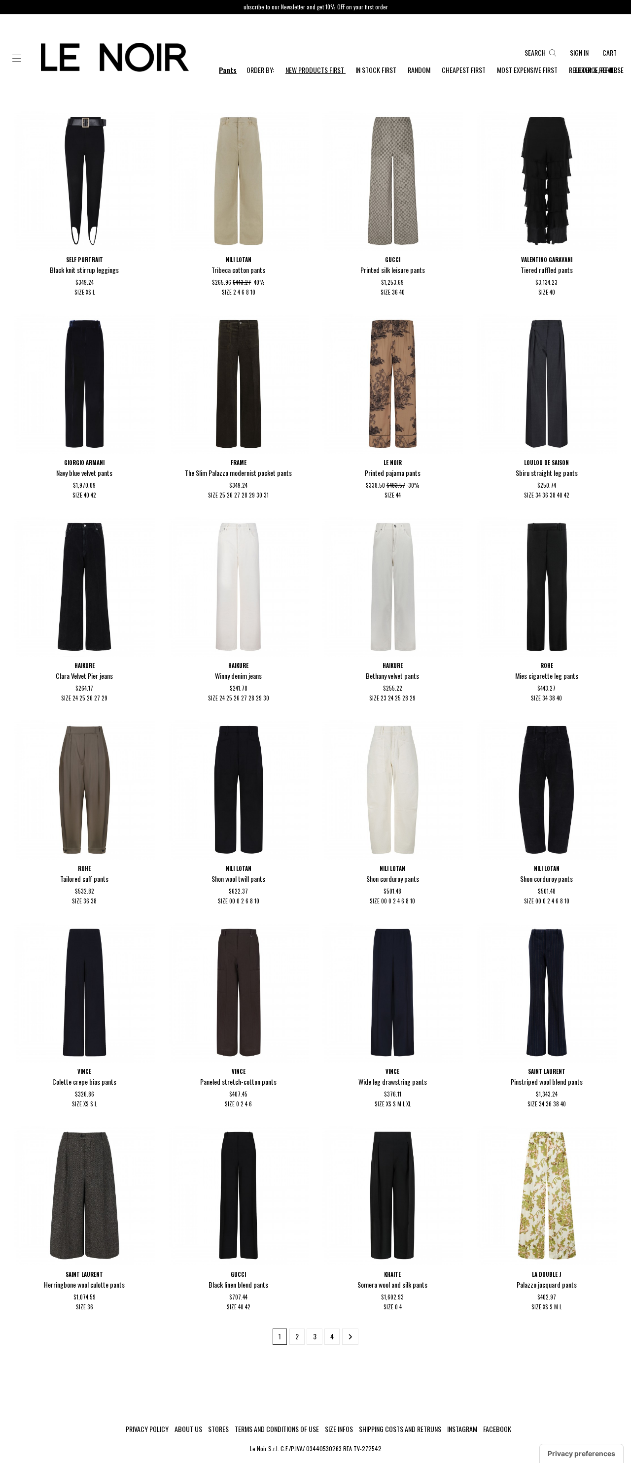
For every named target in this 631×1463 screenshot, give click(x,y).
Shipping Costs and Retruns (400, 1429)
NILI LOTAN (238, 260)
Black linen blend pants (238, 1284)
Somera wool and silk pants (392, 1284)
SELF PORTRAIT (84, 260)
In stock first (376, 70)
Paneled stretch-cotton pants (238, 1081)
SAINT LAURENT (546, 1071)
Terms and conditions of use (277, 1429)
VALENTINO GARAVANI (546, 260)
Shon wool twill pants (238, 878)
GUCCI (392, 260)
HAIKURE (84, 665)
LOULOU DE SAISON (546, 462)
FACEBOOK (497, 1429)
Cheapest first (464, 70)
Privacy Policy (147, 1429)
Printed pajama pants (393, 472)
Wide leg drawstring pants (392, 1081)
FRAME (238, 462)
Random (420, 70)
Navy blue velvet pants (84, 472)
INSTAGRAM (462, 1429)
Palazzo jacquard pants (547, 1284)
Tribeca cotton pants (238, 270)
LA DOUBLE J (546, 1274)
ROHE (546, 665)
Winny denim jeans (238, 675)
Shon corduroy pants (392, 878)
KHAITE (392, 1274)
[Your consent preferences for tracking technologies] (581, 1453)
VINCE (84, 1071)
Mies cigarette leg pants (546, 675)
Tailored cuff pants (84, 878)
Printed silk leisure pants (392, 270)
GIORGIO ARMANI (84, 462)
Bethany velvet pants (392, 675)
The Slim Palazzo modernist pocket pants (238, 472)
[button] (16, 58)
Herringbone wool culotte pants (84, 1284)
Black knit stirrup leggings (84, 270)
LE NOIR (393, 462)
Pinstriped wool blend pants (547, 1081)
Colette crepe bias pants (84, 1081)
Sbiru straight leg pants (547, 472)
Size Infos (339, 1429)
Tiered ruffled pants (547, 270)
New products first (315, 70)
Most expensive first (528, 70)
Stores (218, 1429)
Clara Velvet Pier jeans (84, 675)
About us (188, 1429)
